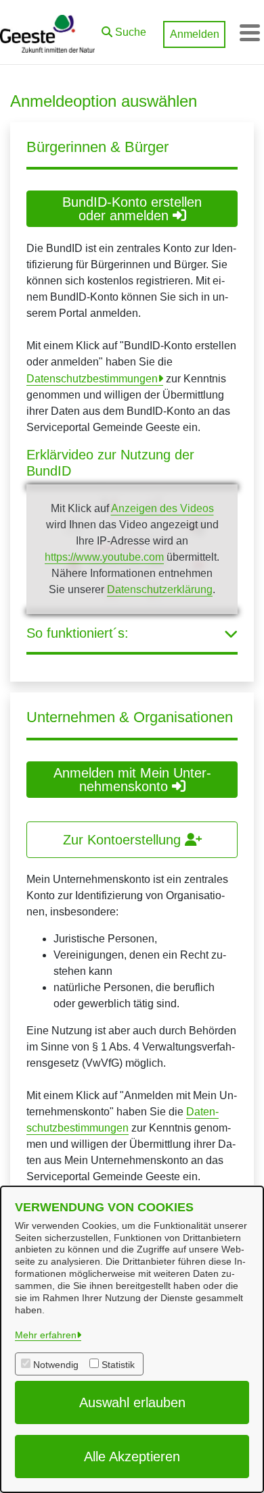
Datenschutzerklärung (160, 589)
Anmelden (194, 34)
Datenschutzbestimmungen (92, 378)
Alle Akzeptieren (132, 1456)
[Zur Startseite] (47, 32)
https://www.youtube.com (104, 557)
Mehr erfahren (45, 1335)
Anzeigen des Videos (162, 508)
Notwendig (56, 1364)
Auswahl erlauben (132, 1402)
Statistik (118, 1364)
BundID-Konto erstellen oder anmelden (132, 209)
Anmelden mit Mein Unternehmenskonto (132, 779)
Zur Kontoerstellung (124, 839)
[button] (124, 29)
